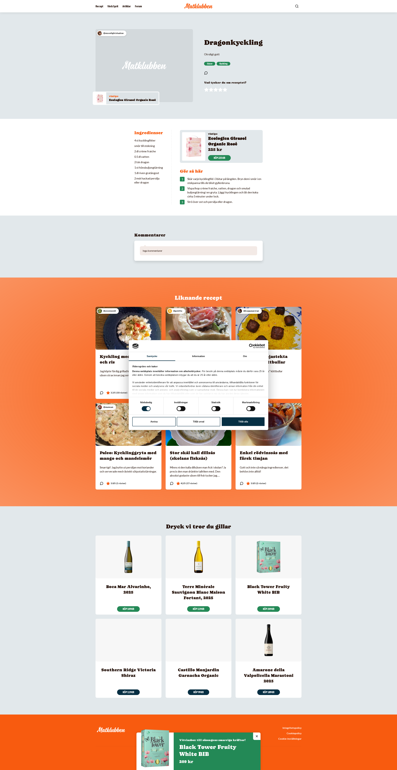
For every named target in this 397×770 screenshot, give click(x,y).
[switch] (181, 408)
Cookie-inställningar (289, 738)
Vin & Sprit (112, 6)
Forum (138, 6)
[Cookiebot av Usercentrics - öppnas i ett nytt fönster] (251, 346)
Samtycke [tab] (152, 356)
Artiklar (127, 6)
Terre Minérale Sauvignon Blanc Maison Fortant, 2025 (198, 592)
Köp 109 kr (128, 609)
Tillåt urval (198, 421)
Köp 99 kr (198, 692)
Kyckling (223, 63)
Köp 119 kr (198, 609)
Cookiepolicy (294, 733)
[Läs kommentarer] (206, 73)
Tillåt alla (243, 421)
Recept (99, 6)
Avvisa (154, 421)
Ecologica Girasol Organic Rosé (132, 99)
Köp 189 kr (268, 692)
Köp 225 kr (219, 157)
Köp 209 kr (268, 609)
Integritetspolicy (292, 727)
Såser (209, 63)
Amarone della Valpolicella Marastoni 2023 (268, 675)
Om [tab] (245, 356)
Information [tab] (198, 356)
